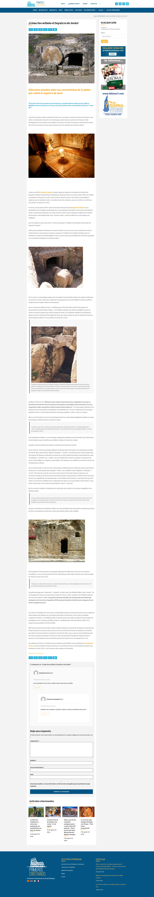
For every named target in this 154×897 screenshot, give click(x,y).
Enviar (104, 41)
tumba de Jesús (46, 192)
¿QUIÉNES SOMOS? (74, 4)
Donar (63, 876)
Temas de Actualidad (68, 867)
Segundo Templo (77, 207)
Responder (37, 687)
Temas (35, 10)
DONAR (85, 4)
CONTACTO (93, 4)
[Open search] (100, 4)
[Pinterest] (50, 29)
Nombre (33, 760)
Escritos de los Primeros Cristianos (72, 864)
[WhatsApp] (45, 29)
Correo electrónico (37, 767)
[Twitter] (35, 29)
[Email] (55, 29)
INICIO (63, 4)
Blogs (63, 873)
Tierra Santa (68, 10)
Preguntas (53, 10)
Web (31, 774)
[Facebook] (31, 29)
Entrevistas (43, 10)
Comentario (34, 741)
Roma (60, 10)
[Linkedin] (40, 29)
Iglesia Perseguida (113, 10)
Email (103, 32)
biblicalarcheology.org (36, 653)
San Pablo (78, 10)
